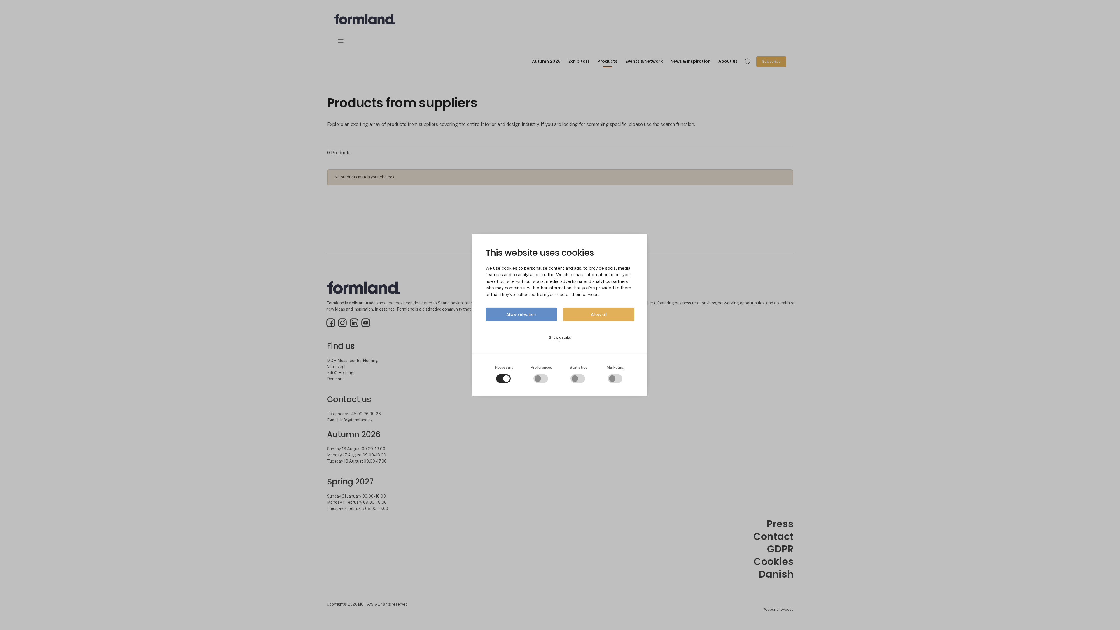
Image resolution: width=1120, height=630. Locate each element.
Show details (560, 339)
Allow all (599, 314)
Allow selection (521, 314)
